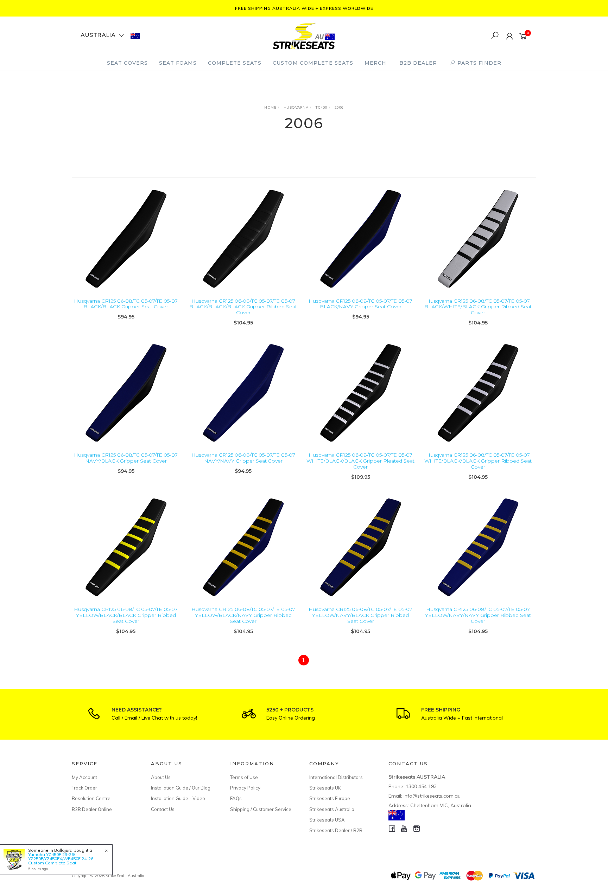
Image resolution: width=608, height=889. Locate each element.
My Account (84, 777)
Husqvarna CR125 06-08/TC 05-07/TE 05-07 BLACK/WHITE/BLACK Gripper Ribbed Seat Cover (478, 307)
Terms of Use (244, 777)
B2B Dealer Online (92, 809)
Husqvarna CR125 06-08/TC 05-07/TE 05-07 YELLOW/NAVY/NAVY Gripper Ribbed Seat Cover (478, 615)
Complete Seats (234, 63)
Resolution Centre (91, 798)
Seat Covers (127, 63)
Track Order (84, 788)
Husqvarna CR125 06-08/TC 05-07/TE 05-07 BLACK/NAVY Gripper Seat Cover (360, 304)
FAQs (236, 798)
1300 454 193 (421, 786)
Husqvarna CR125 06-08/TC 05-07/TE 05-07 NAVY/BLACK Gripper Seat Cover (126, 458)
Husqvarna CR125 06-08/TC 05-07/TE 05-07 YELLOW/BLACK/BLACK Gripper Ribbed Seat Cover (126, 615)
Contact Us (163, 809)
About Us (161, 777)
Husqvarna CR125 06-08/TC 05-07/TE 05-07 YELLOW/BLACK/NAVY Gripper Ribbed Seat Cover (243, 615)
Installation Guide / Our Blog (180, 788)
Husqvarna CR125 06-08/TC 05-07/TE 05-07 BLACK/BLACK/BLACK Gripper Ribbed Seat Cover (243, 307)
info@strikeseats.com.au (432, 796)
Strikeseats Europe (329, 798)
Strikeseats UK (325, 788)
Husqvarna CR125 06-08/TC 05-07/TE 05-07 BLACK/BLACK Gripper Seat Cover (126, 304)
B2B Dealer (418, 63)
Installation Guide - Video (178, 798)
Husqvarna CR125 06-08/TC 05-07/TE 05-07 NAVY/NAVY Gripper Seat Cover (243, 458)
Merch (375, 63)
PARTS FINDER (478, 63)
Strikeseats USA (327, 820)
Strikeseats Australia (331, 809)
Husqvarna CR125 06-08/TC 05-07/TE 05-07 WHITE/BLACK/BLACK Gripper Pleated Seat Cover (360, 461)
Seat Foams (178, 63)
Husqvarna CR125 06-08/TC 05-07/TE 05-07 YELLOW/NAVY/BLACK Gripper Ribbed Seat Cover (360, 615)
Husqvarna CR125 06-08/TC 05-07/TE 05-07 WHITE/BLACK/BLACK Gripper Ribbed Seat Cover (478, 461)
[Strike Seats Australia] (304, 35)
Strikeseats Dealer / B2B (335, 830)
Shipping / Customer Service (260, 809)
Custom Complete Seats (313, 63)
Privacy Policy (245, 788)
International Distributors (336, 777)
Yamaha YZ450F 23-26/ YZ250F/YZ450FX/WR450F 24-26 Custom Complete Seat (60, 858)
